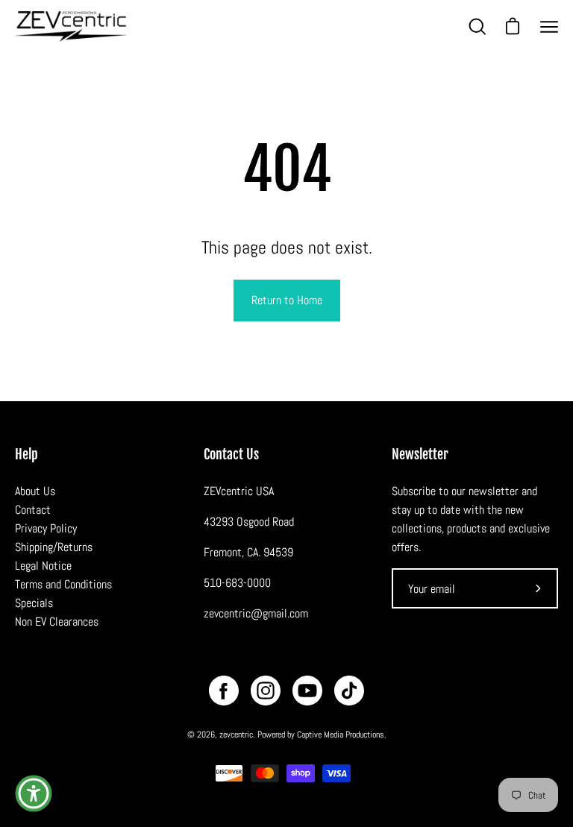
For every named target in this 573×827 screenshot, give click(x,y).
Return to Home (286, 300)
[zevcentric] (71, 26)
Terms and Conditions (63, 584)
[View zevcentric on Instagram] (266, 690)
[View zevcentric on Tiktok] (349, 690)
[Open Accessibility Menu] (33, 793)
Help (26, 454)
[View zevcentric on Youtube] (307, 690)
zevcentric (236, 734)
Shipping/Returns (54, 547)
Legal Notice (43, 565)
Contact (33, 510)
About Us (35, 491)
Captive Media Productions (340, 734)
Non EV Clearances (56, 621)
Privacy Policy (46, 528)
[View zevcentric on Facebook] (224, 690)
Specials (34, 603)
